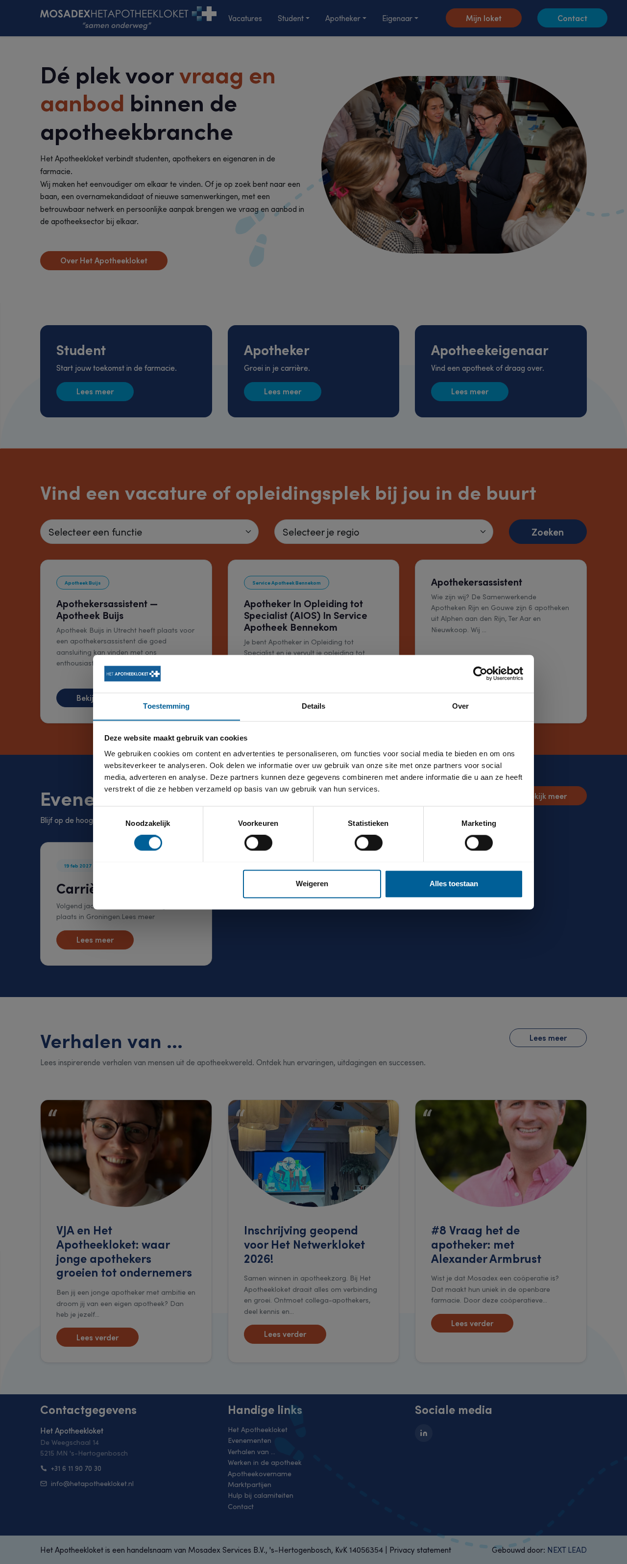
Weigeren (312, 883)
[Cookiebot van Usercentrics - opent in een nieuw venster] (480, 673)
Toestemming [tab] (166, 706)
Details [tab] (314, 706)
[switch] (258, 842)
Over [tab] (460, 706)
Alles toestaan (454, 883)
